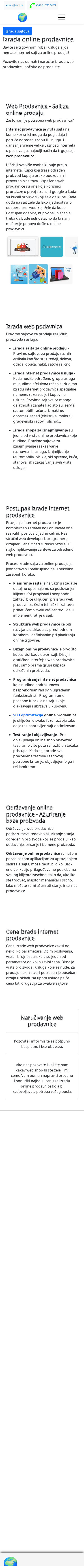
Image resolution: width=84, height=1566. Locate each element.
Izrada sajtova (17, 31)
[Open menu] (61, 17)
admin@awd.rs (14, 5)
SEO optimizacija (28, 715)
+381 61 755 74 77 (46, 5)
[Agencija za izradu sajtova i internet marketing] (22, 17)
